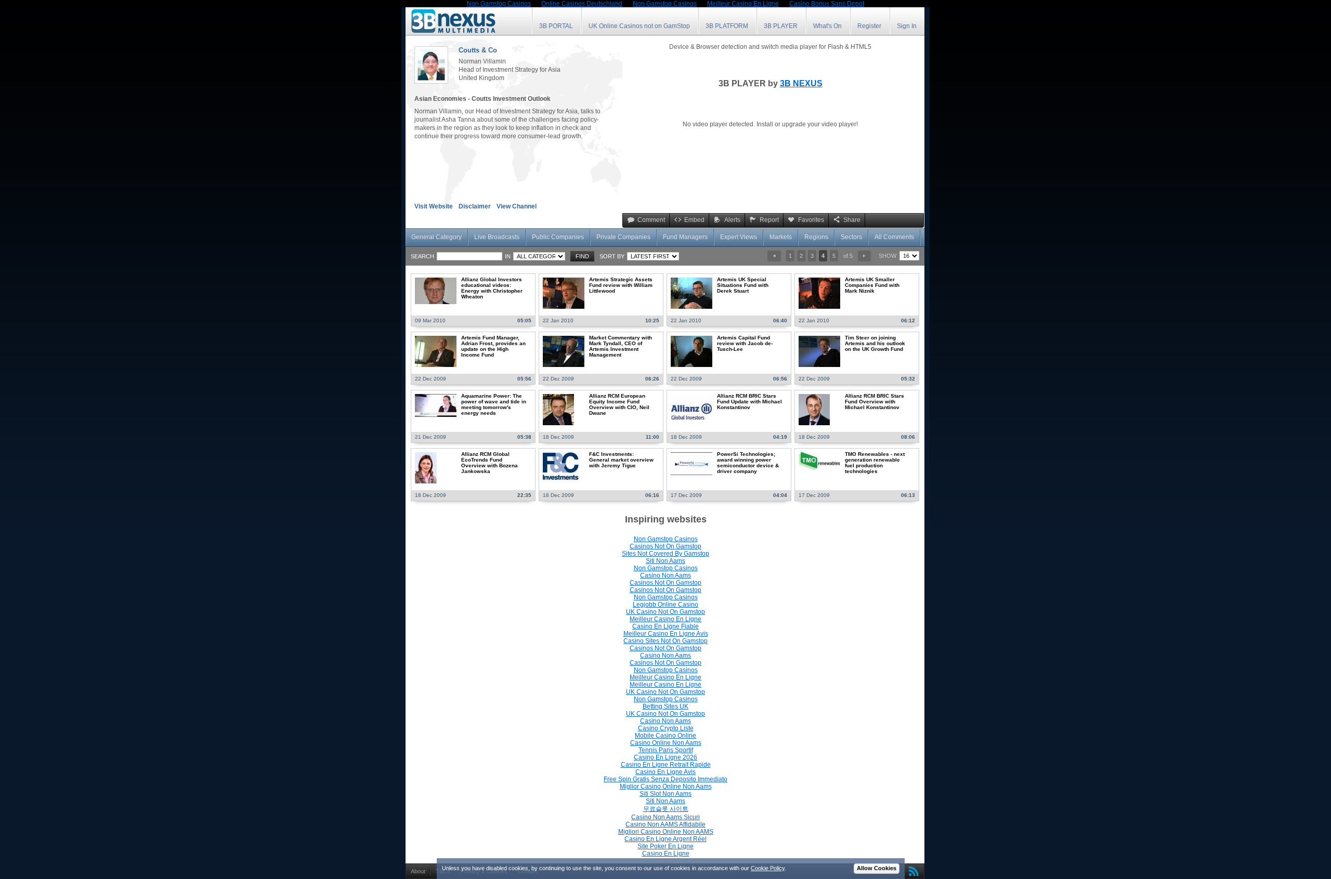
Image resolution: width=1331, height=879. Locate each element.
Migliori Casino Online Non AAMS (665, 831)
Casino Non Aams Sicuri (665, 817)
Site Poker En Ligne (665, 846)
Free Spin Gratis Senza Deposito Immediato (665, 779)
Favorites (811, 220)
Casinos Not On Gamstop (665, 546)
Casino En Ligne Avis (665, 772)
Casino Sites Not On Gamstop (665, 641)
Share (851, 220)
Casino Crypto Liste (666, 728)
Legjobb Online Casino (665, 604)
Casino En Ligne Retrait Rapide (666, 764)
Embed (694, 220)
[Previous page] (774, 256)
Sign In (907, 26)
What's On (827, 26)
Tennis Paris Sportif (665, 750)
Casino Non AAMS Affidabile (665, 824)
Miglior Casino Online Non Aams (666, 786)
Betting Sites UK (665, 706)
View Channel (517, 206)
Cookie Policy (768, 868)
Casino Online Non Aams (665, 742)
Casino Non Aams (665, 575)
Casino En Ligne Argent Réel (665, 839)
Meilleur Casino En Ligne (665, 619)
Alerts (732, 220)
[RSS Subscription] (911, 871)
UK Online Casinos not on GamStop (639, 26)
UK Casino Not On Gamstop (665, 611)
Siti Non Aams (665, 561)
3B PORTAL (556, 26)
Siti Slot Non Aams (665, 793)
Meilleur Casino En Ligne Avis (665, 633)
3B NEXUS (801, 83)
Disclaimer (475, 206)
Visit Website (433, 206)
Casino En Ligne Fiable (665, 626)
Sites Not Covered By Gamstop (665, 553)
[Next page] (864, 256)
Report (769, 220)
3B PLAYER (781, 26)
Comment (651, 220)
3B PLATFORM (727, 26)
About (418, 871)
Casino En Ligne (665, 853)
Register (869, 26)
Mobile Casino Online (665, 735)
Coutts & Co (478, 50)
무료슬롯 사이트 (665, 808)
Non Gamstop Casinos (666, 539)
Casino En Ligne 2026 (665, 757)
